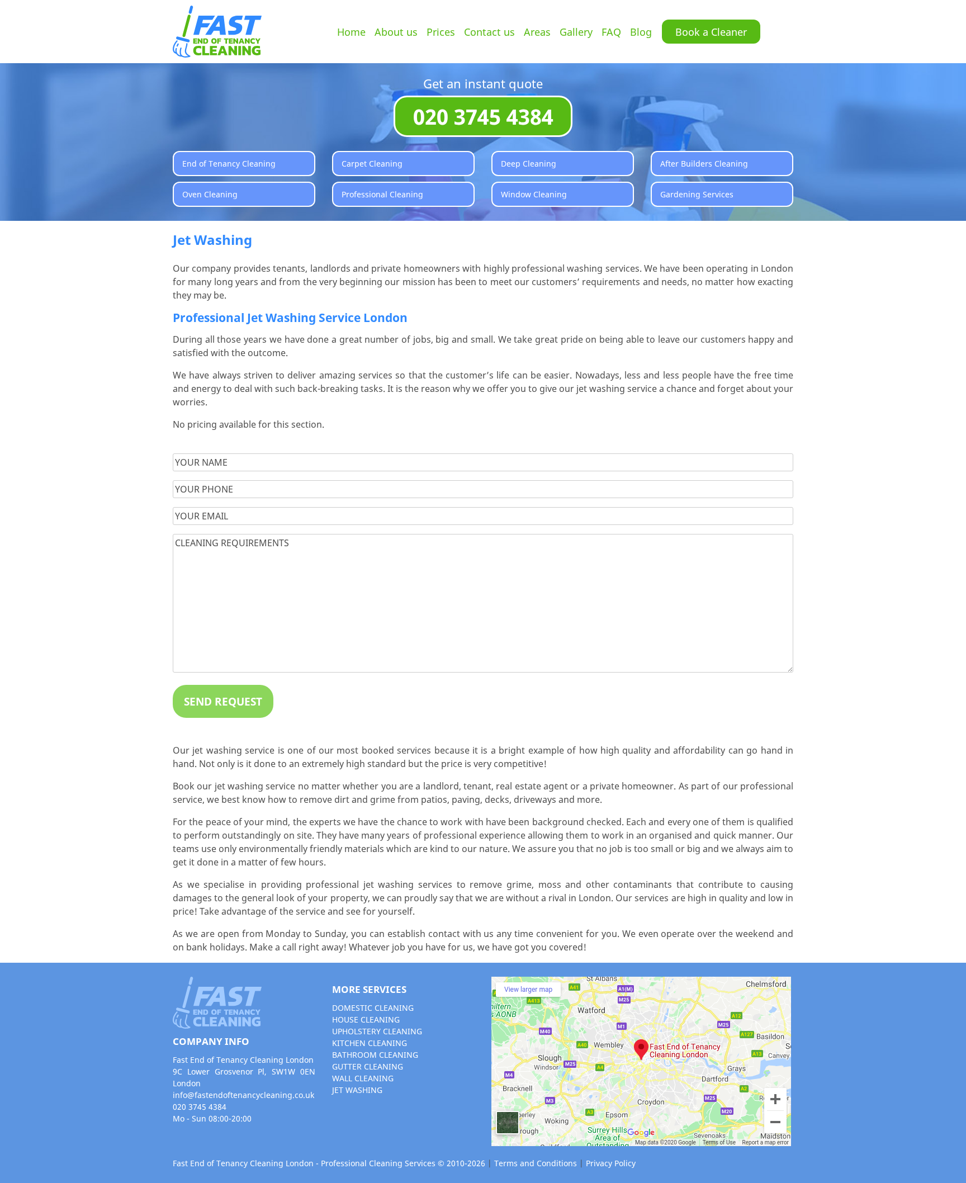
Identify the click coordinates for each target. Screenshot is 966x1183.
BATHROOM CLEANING (375, 1054)
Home (351, 32)
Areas (537, 32)
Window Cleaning (534, 194)
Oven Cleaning (210, 194)
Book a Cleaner (711, 32)
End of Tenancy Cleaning (229, 163)
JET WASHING (357, 1090)
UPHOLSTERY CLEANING (377, 1031)
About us (396, 32)
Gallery (576, 32)
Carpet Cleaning (372, 163)
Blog (641, 32)
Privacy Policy (611, 1163)
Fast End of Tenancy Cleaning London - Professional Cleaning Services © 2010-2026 (329, 1163)
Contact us (489, 32)
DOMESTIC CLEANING (373, 1007)
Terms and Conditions (536, 1163)
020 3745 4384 (483, 116)
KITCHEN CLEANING (369, 1043)
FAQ (611, 32)
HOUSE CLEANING (366, 1019)
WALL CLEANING (363, 1078)
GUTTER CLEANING (367, 1066)
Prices (441, 32)
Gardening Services (696, 194)
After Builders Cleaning (704, 163)
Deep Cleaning (528, 163)
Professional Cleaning (382, 194)
